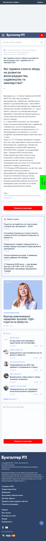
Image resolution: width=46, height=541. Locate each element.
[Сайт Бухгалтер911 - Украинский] (14, 457)
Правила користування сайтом (15, 501)
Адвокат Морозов (16, 350)
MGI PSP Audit (14, 338)
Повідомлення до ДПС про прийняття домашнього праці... (24, 366)
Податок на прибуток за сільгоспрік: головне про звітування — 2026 (20, 225)
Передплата (42, 35)
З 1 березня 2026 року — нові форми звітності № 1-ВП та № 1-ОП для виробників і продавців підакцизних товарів (20, 267)
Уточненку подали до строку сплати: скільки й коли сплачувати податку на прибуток (21, 235)
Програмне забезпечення (12, 495)
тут (25, 481)
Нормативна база (9, 489)
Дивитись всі (10, 399)
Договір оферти (8, 498)
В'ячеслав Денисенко (17, 362)
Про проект (6, 513)
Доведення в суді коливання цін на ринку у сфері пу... (26, 354)
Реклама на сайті (9, 516)
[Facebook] (3, 528)
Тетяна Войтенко (11, 313)
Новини (5, 510)
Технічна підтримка (10, 504)
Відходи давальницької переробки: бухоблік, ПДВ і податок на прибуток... (19, 319)
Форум (4, 519)
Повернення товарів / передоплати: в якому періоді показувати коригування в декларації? (22, 246)
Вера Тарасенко (15, 374)
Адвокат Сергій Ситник (18, 386)
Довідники (6, 492)
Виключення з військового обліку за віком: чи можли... (25, 378)
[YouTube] (6, 528)
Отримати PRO (8, 486)
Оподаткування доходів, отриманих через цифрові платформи (20, 256)
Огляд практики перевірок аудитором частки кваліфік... (23, 342)
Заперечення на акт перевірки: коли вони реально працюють (24, 390)
